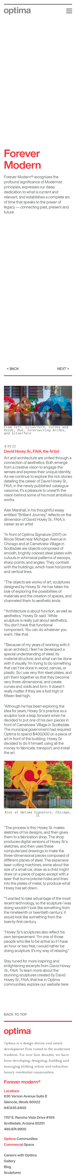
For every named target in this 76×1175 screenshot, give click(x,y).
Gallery (9, 1160)
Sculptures (12, 1172)
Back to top (15, 1014)
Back (14, 368)
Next (61, 368)
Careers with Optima (20, 1155)
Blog (7, 1166)
